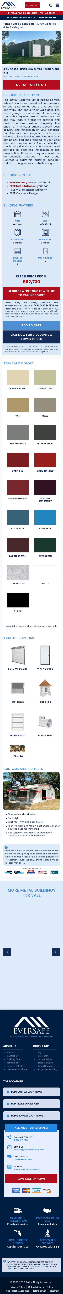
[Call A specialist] (9, 1137)
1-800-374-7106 (44, 305)
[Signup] (9, 1167)
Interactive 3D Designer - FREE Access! (31, 13)
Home (6, 23)
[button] (56, 952)
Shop (16, 23)
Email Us (18, 1147)
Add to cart (31, 325)
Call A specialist (23, 1137)
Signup (18, 1166)
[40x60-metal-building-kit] (31, 47)
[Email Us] (9, 1147)
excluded (28, 23)
